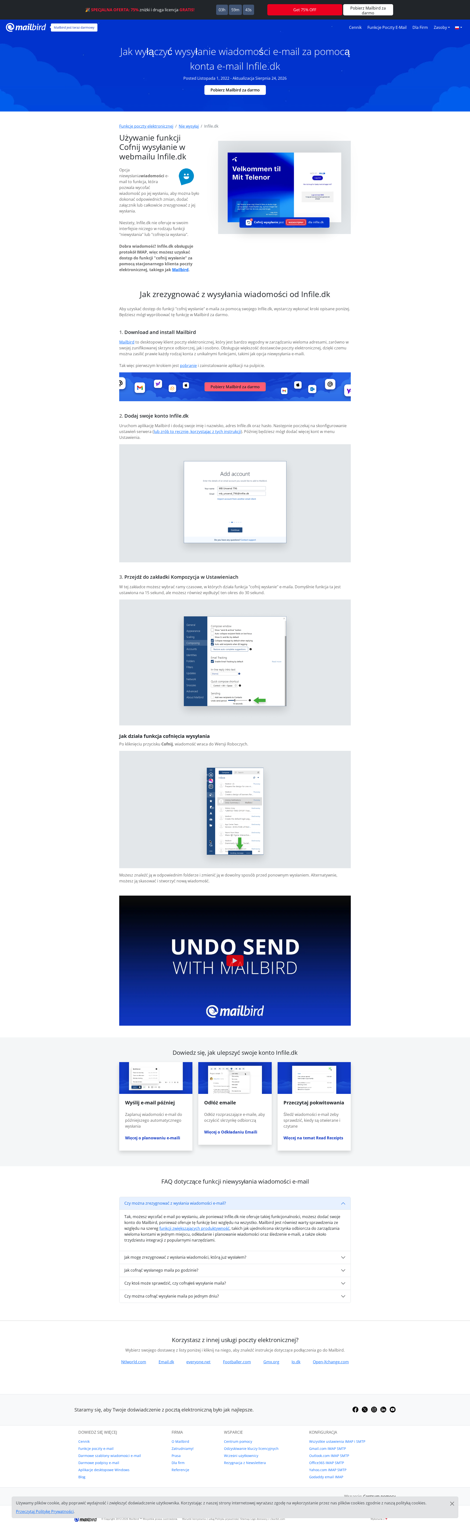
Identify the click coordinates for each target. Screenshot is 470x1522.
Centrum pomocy (238, 1441)
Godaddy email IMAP (326, 1477)
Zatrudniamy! (183, 1448)
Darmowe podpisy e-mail (98, 1462)
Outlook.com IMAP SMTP (329, 1455)
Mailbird (180, 269)
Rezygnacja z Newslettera (245, 1462)
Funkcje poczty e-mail (387, 27)
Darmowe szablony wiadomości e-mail (109, 1455)
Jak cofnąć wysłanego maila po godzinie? (161, 1270)
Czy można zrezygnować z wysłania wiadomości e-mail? (175, 1203)
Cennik (355, 27)
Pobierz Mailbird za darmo (235, 90)
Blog (81, 1477)
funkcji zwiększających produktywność (194, 1228)
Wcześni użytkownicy (241, 1455)
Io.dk (296, 1362)
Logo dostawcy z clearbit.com (267, 1519)
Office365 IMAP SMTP (326, 1462)
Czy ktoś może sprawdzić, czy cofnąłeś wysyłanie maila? (175, 1283)
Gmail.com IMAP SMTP (327, 1448)
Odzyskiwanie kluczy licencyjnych (251, 1448)
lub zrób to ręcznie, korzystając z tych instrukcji (197, 431)
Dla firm (420, 27)
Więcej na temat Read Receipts (313, 1138)
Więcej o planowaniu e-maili (152, 1138)
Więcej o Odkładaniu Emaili (230, 1132)
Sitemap (245, 1519)
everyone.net (198, 1362)
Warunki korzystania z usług (198, 1519)
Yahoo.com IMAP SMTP (327, 1469)
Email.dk (166, 1362)
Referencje (180, 1469)
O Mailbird (180, 1441)
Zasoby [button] (440, 27)
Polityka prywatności (227, 1519)
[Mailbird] (26, 26)
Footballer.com (237, 1362)
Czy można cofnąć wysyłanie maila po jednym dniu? (171, 1296)
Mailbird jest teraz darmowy (74, 27)
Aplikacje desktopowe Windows (103, 1469)
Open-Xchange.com (331, 1362)
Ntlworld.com (133, 1362)
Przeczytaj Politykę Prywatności (45, 1511)
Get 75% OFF (304, 9)
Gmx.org (271, 1362)
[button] (458, 27)
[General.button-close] (452, 1504)
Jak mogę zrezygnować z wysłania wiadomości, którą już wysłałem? (185, 1257)
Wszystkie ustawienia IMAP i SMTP (337, 1441)
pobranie (188, 365)
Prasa (176, 1455)
